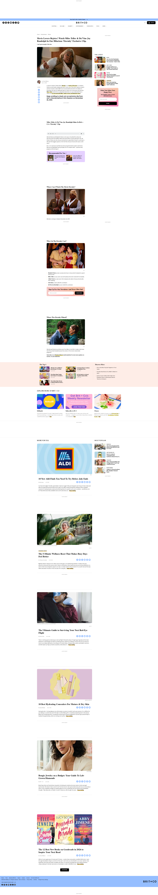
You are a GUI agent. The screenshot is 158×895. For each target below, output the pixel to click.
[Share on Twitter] (39, 95)
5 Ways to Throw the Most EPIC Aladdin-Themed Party (113, 471)
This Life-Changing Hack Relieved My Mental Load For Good (113, 447)
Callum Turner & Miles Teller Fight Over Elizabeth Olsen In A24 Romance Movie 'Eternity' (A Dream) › (106, 377)
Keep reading (72, 490)
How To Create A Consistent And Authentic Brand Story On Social (113, 455)
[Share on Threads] (39, 100)
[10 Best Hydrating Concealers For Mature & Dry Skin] (64, 684)
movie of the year (72, 85)
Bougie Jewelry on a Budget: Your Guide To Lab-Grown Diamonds (112, 68)
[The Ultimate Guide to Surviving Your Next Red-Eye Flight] (64, 608)
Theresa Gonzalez (43, 560)
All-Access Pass (114, 413)
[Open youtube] (11, 23)
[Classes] (107, 401)
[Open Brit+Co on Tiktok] (13, 884)
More (104, 26)
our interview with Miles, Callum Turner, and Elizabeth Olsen (66, 93)
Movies (49, 34)
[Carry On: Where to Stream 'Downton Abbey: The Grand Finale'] (69, 158)
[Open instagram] (8, 23)
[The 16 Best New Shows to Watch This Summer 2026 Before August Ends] (45, 383)
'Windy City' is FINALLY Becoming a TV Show (56, 368)
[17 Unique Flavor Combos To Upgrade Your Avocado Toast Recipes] (71, 369)
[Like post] (39, 102)
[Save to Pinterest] (39, 92)
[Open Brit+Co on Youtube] (8, 884)
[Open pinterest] (6, 23)
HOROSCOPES (90, 26)
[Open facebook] (3, 23)
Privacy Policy (29, 879)
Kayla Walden (42, 707)
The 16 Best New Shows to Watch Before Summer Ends (57, 382)
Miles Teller (49, 92)
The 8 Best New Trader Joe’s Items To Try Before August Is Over (57, 375)
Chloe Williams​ (46, 81)
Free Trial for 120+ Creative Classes (77, 19)
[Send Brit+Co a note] (18, 23)
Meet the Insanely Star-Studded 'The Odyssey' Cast (59, 157)
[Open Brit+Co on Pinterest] (4, 884)
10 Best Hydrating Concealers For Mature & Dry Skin (64, 704)
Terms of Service (22, 879)
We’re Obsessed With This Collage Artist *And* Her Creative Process (113, 463)
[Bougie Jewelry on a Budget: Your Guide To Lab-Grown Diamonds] (100, 67)
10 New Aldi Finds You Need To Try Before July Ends (63, 478)
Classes (96, 411)
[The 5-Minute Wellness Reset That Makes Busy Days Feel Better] (64, 529)
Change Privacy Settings (43, 879)
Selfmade (40, 411)
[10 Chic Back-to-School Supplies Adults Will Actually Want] (71, 376)
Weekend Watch (59, 355)
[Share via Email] (39, 97)
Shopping (54, 26)
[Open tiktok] (16, 23)
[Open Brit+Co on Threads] (10, 884)
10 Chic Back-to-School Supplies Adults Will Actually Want (83, 375)
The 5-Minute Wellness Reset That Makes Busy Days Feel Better (63, 555)
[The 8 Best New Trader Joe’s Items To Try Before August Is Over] (45, 376)
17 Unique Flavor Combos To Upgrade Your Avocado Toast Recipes (83, 368)
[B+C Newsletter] (79, 401)
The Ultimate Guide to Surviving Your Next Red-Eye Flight (63, 631)
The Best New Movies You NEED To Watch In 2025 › (107, 372)
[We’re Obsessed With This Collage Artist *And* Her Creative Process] (100, 462)
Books (108, 57)
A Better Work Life (110, 452)
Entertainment (79, 26)
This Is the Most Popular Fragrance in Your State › (106, 368)
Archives (35, 879)
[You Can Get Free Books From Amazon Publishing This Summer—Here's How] (100, 60)
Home (38, 34)
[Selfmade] (50, 401)
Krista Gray (42, 636)
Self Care (62, 26)
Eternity (63, 85)
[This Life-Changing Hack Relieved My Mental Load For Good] (100, 447)
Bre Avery (42, 482)
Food (97, 26)
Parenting (109, 444)
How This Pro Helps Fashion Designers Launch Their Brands (113, 76)
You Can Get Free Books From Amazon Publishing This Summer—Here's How (113, 60)
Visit (50, 416)
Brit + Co (41, 781)
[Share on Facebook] (39, 90)
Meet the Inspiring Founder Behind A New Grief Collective (112, 83)
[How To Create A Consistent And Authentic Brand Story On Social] (100, 455)
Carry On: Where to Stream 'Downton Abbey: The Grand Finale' (77, 157)
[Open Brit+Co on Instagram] (6, 884)
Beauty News (109, 65)
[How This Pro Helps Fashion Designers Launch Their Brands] (100, 75)
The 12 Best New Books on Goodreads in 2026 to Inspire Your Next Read (61, 851)
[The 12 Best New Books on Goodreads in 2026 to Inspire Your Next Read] (64, 830)
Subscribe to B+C (71, 411)
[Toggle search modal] (145, 23)
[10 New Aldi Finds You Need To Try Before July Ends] (64, 459)
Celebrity (70, 26)
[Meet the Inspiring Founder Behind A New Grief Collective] (100, 83)
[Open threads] (13, 23)
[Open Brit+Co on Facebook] (2, 884)
